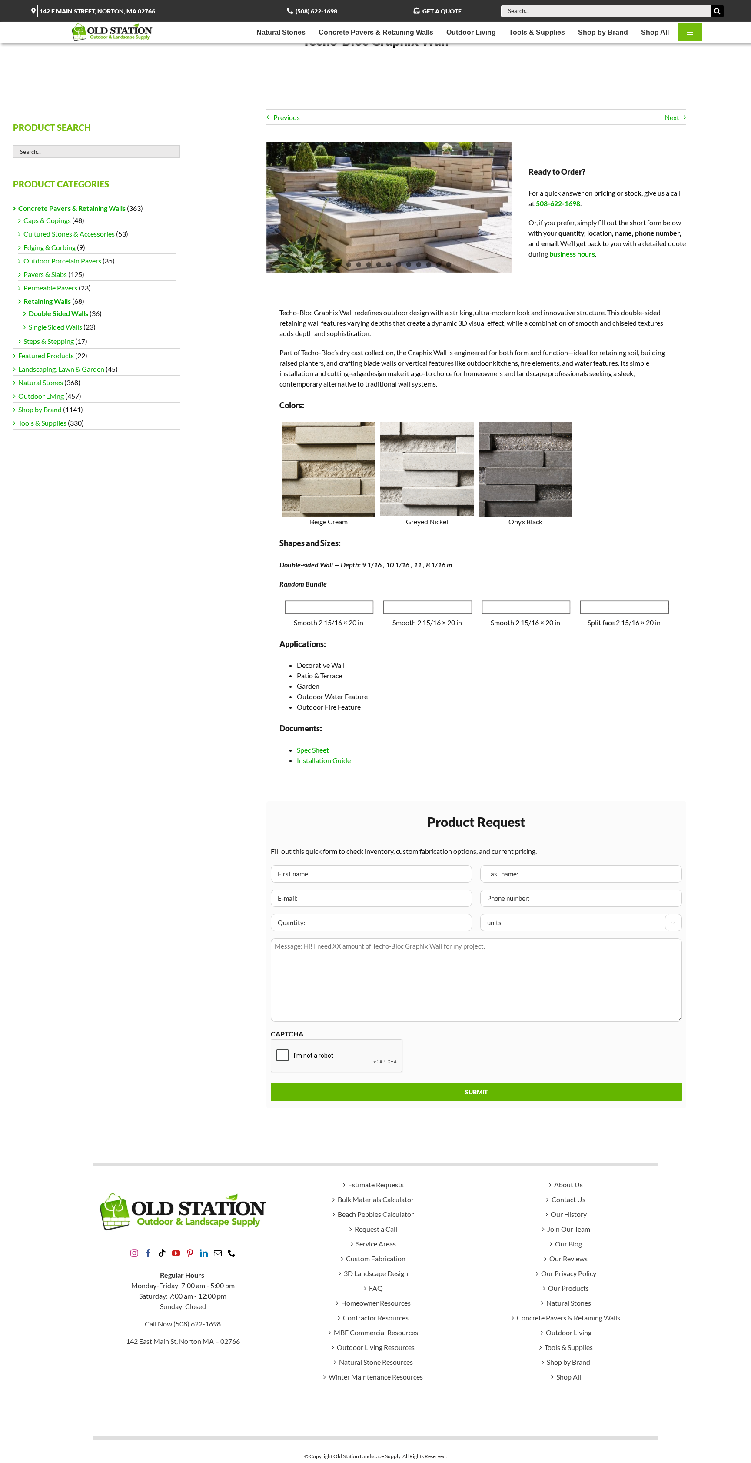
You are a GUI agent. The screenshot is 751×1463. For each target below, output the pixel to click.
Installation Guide (324, 760)
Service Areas (376, 1244)
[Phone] (232, 1253)
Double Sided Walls (58, 313)
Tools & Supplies (42, 423)
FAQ (376, 1288)
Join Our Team (568, 1229)
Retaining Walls (47, 301)
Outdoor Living (41, 396)
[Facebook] (148, 1253)
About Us (568, 1184)
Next (672, 117)
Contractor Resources (376, 1317)
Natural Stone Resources (376, 1362)
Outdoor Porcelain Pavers (62, 261)
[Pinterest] (190, 1253)
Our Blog (568, 1244)
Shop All (568, 1377)
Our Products (568, 1288)
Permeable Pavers (50, 287)
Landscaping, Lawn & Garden (61, 369)
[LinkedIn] (204, 1253)
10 (418, 264)
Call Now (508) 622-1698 (183, 1324)
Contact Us (568, 1199)
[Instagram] (134, 1253)
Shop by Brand (40, 409)
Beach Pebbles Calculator (376, 1214)
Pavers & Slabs (45, 274)
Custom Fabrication (375, 1258)
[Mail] (218, 1253)
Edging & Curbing (49, 247)
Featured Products (46, 355)
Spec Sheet (313, 750)
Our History (569, 1214)
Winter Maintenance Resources (376, 1377)
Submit (476, 1092)
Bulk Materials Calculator (376, 1199)
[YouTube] (176, 1253)
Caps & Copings (47, 220)
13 (448, 264)
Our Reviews (568, 1258)
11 (428, 264)
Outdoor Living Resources (376, 1347)
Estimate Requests (376, 1184)
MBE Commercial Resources (376, 1332)
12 (438, 264)
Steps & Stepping (48, 341)
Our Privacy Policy (568, 1273)
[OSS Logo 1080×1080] (112, 25)
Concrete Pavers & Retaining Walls (72, 208)
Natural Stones (40, 382)
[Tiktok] (162, 1253)
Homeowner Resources (376, 1303)
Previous (286, 117)
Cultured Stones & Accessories (69, 234)
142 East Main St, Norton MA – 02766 (183, 1341)
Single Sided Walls (55, 327)
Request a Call (376, 1229)
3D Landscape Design (376, 1273)
